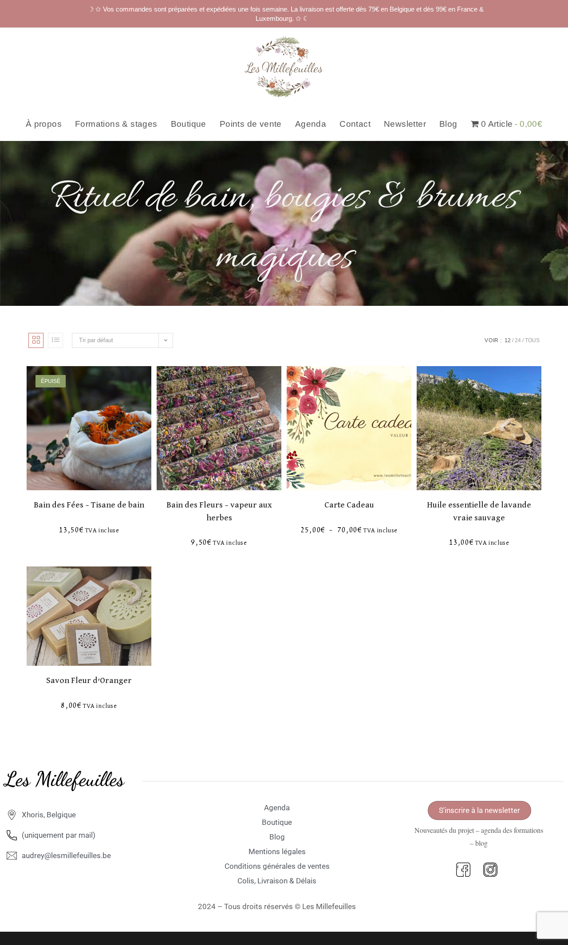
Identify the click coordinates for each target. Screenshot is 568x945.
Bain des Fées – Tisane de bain (89, 505)
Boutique (188, 124)
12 (508, 340)
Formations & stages (116, 124)
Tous (532, 340)
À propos (44, 124)
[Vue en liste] (55, 340)
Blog (448, 124)
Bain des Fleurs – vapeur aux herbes (219, 511)
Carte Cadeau (349, 505)
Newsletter (405, 124)
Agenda (310, 124)
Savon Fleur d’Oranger (89, 680)
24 (518, 340)
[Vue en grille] (35, 340)
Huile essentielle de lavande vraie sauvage (479, 511)
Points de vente (251, 124)
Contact (355, 124)
